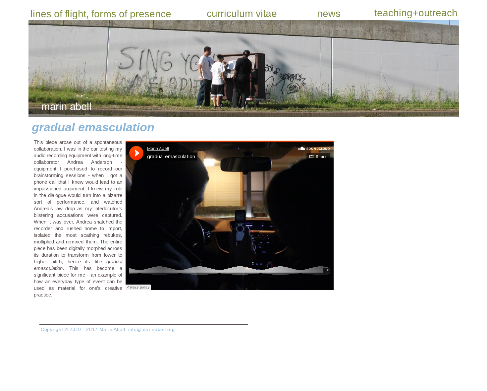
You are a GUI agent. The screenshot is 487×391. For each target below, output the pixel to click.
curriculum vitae (242, 13)
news (329, 13)
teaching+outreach (416, 12)
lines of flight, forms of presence (100, 13)
